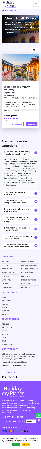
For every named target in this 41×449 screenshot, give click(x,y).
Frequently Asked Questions (28, 282)
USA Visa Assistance (29, 265)
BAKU (4, 314)
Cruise (4, 331)
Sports (5, 334)
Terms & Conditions (7, 267)
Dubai (4, 297)
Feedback (5, 284)
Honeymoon (7, 344)
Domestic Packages (29, 269)
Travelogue (7, 287)
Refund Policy (7, 280)
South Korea (13, 10)
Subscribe (31, 421)
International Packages (27, 274)
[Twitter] (10, 377)
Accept (16, 444)
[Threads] (3, 377)
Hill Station (7, 327)
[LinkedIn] (6, 377)
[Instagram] (13, 377)
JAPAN (4, 307)
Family (4, 337)
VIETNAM (5, 304)
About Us (5, 261)
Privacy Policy (8, 272)
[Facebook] (16, 377)
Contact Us (7, 276)
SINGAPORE (6, 301)
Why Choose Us (27, 261)
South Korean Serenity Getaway (17, 88)
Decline (26, 444)
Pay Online (25, 287)
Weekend (5, 324)
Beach (4, 341)
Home (4, 10)
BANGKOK (5, 311)
